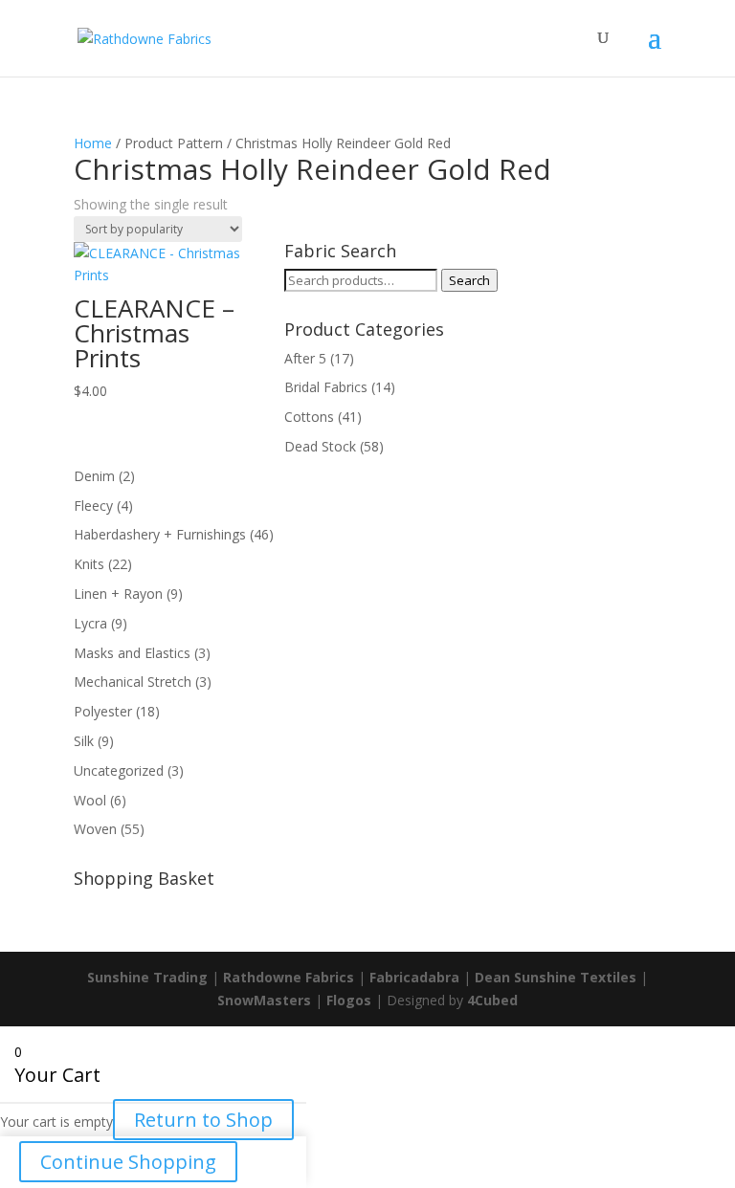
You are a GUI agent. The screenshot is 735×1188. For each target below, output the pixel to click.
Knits (89, 564)
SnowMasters (264, 1000)
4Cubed (492, 1000)
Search (469, 280)
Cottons (309, 416)
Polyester (103, 711)
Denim (94, 476)
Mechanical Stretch (132, 681)
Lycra (90, 623)
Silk (84, 741)
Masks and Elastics (132, 653)
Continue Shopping (128, 1162)
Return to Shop (203, 1120)
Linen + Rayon (118, 593)
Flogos (348, 1000)
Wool (90, 800)
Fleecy (93, 505)
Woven (95, 829)
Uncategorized (119, 770)
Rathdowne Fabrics (288, 977)
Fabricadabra (414, 977)
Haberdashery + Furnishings (160, 534)
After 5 (305, 358)
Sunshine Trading (147, 977)
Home (93, 143)
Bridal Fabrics (326, 387)
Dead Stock (320, 446)
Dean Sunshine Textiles (555, 977)
